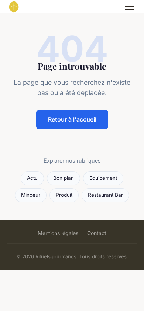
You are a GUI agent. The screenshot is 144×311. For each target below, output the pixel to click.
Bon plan (63, 178)
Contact (96, 233)
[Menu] (129, 7)
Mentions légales (58, 233)
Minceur (30, 195)
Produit (64, 195)
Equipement (103, 178)
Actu (32, 178)
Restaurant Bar (105, 195)
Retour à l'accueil (72, 119)
